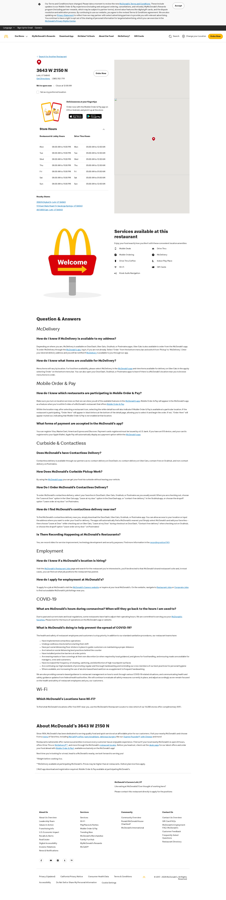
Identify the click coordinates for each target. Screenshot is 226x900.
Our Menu (19, 36)
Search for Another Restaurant (53, 57)
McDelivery (91, 353)
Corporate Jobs (181, 588)
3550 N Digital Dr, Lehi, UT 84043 (51, 202)
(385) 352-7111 (58, 79)
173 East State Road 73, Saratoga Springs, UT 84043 (59, 206)
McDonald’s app (55, 480)
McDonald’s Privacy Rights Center (60, 21)
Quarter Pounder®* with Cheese (137, 737)
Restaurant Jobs (164, 588)
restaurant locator (108, 745)
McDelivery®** (61, 745)
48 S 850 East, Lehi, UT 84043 (49, 210)
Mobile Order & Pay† (65, 748)
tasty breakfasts (91, 737)
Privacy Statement (65, 16)
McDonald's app (73, 350)
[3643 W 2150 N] (154, 139)
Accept (178, 6)
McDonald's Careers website (86, 588)
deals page (154, 745)
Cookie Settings (109, 883)
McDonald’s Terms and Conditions (134, 4)
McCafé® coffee (76, 737)
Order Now (215, 37)
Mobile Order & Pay (115, 404)
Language (7, 28)
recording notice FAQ (159, 543)
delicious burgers (108, 737)
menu (45, 737)
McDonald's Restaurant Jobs (57, 569)
